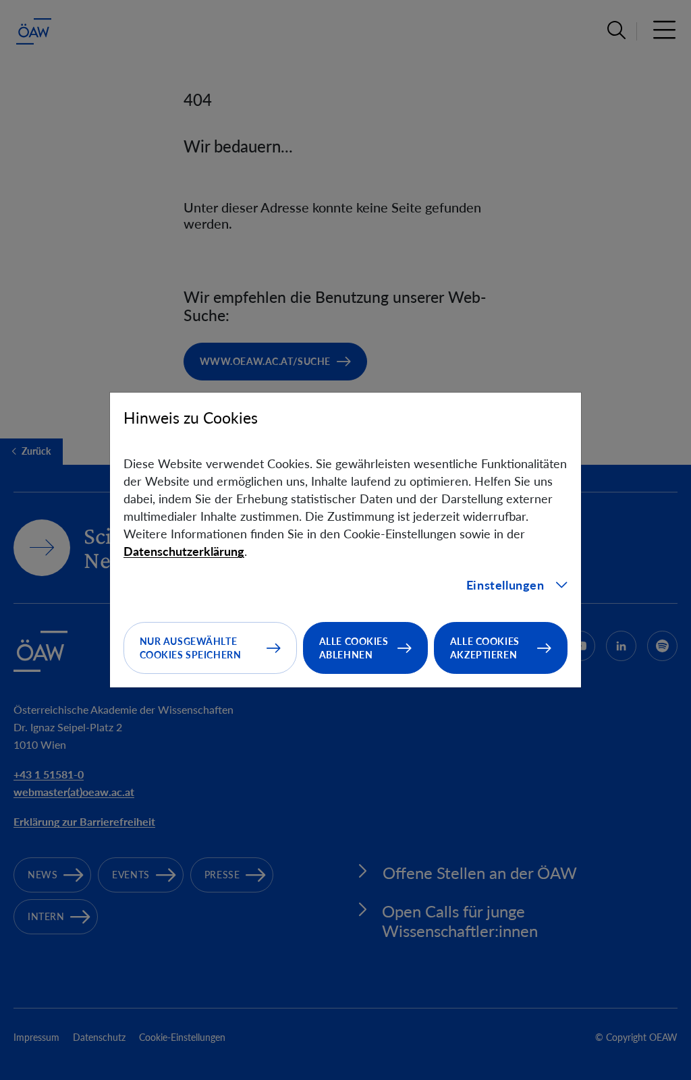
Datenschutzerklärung (183, 551)
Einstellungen (505, 584)
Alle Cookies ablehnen (354, 647)
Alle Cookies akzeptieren (485, 647)
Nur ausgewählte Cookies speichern (191, 647)
